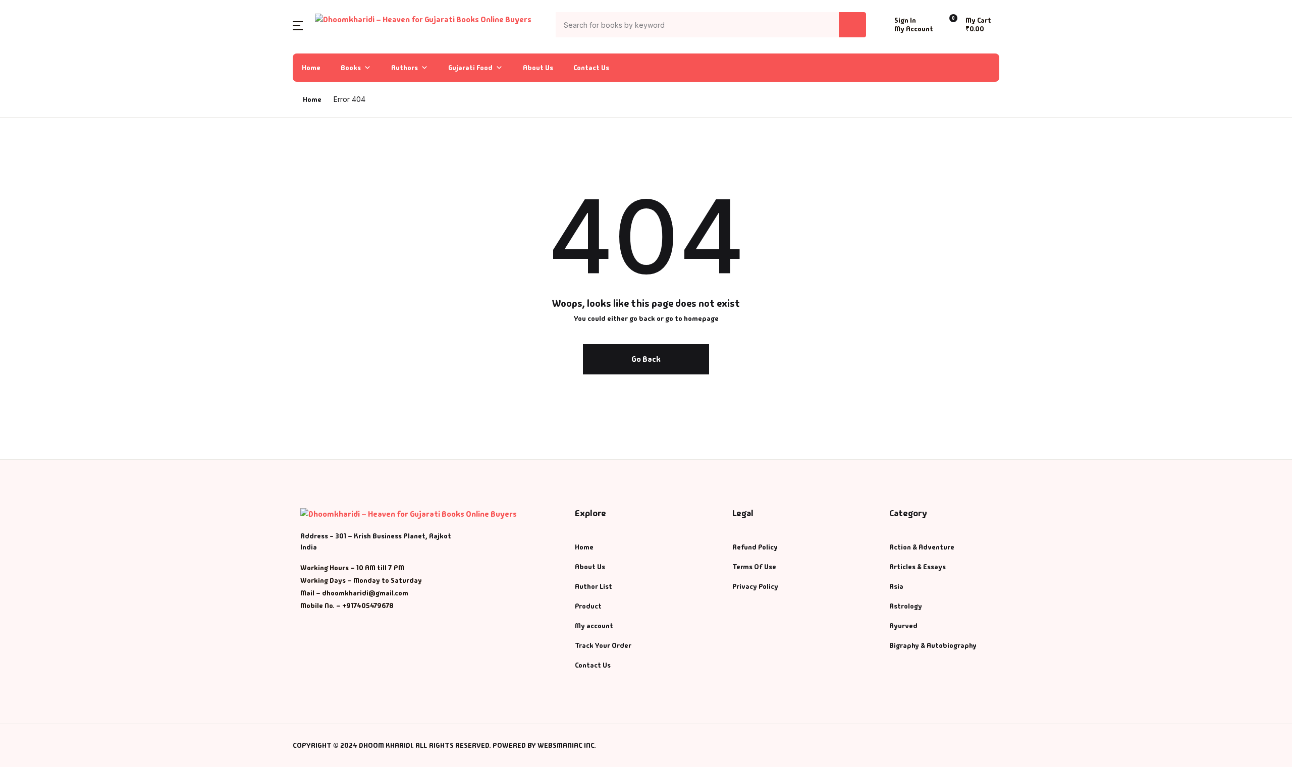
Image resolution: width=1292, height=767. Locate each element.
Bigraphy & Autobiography (933, 645)
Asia (896, 586)
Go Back (646, 359)
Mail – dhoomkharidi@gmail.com (354, 592)
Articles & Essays (917, 566)
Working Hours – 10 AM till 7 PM (352, 567)
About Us (538, 67)
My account (594, 625)
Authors (404, 67)
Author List (36, 113)
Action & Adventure (921, 547)
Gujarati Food (470, 67)
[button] (298, 25)
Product (588, 606)
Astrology (905, 606)
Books (351, 67)
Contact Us (591, 67)
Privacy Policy (755, 586)
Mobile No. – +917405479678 (347, 605)
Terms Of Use (754, 566)
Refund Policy (755, 547)
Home (311, 67)
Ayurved (903, 625)
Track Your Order (603, 645)
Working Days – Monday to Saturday (361, 580)
